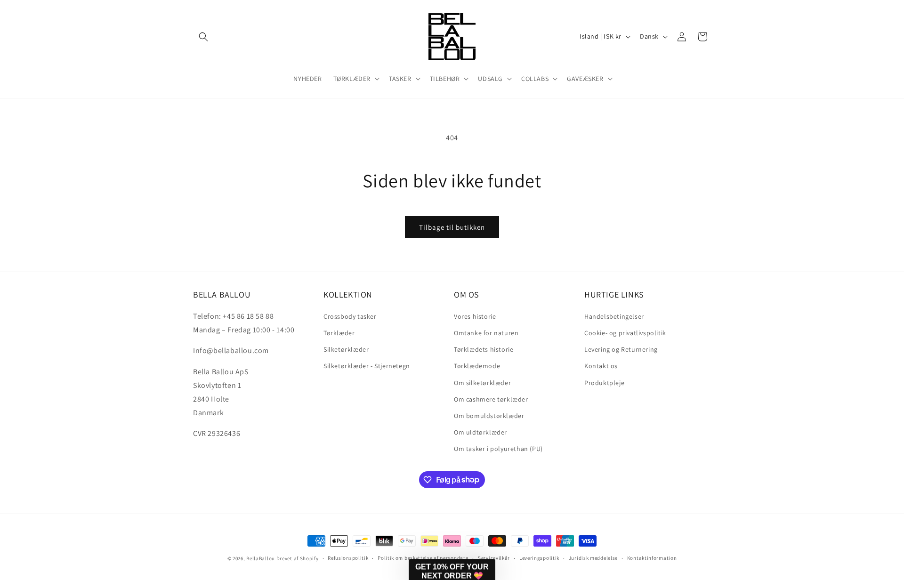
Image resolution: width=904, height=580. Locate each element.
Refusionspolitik (348, 558)
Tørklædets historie (483, 349)
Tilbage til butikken (452, 227)
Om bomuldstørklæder (489, 415)
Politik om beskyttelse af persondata (423, 558)
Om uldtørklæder (480, 431)
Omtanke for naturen (486, 332)
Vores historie (475, 316)
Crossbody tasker (350, 316)
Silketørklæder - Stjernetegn (366, 365)
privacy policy (770, 532)
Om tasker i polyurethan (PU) (498, 448)
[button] (203, 36)
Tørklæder (339, 332)
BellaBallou (260, 558)
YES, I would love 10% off (761, 504)
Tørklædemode (477, 365)
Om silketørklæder (482, 382)
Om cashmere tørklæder (491, 399)
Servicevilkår (494, 558)
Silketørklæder (346, 349)
